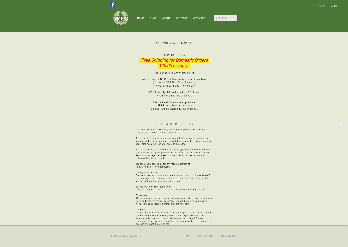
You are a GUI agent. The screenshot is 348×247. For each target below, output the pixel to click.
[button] (333, 6)
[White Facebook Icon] (341, 123)
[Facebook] (112, 4)
